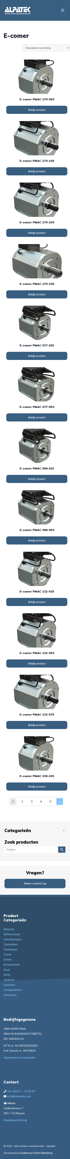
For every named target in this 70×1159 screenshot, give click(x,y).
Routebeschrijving (15, 1120)
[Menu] (63, 10)
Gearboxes (11, 949)
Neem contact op (35, 883)
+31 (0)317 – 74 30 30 (21, 1091)
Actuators (10, 995)
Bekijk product (37, 109)
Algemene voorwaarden (20, 1057)
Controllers (11, 944)
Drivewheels (12, 964)
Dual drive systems (9, 974)
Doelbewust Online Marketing (36, 1152)
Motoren (9, 929)
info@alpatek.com (19, 1096)
